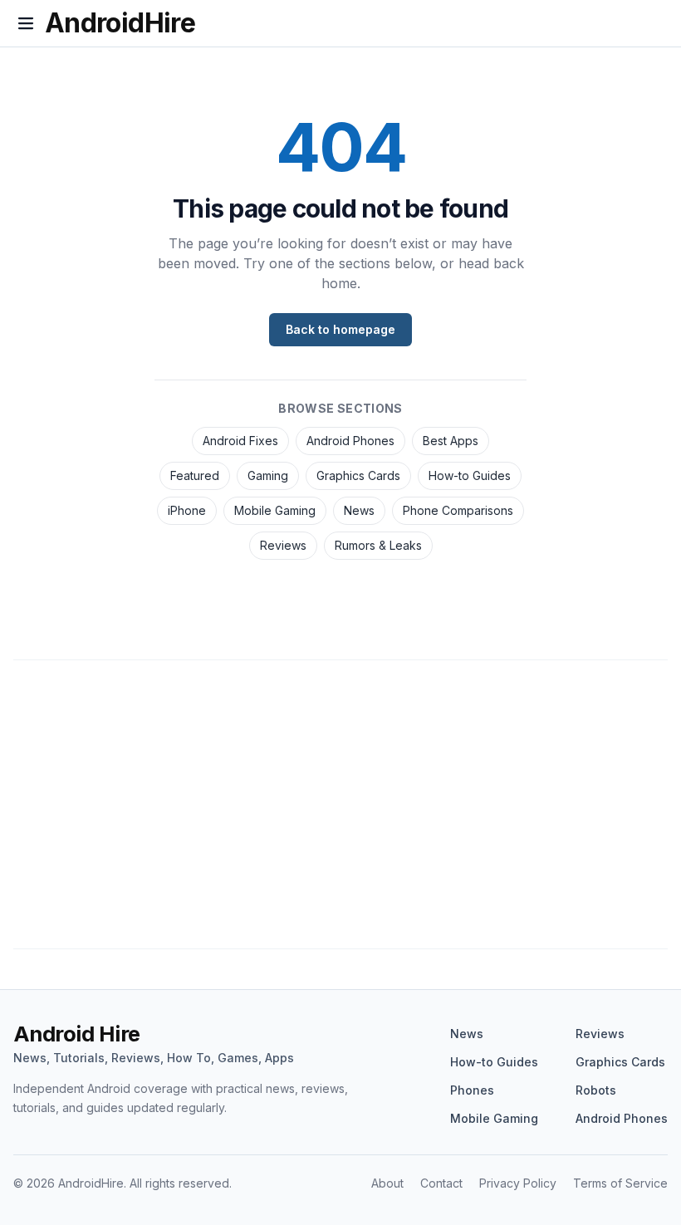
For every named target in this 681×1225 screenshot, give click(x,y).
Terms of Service (620, 1183)
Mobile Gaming (275, 510)
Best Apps (450, 441)
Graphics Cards (358, 475)
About (387, 1183)
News (359, 510)
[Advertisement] (340, 812)
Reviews (283, 545)
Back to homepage (340, 329)
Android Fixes (240, 441)
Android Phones (350, 441)
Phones (472, 1090)
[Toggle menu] (26, 23)
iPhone (187, 510)
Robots (596, 1090)
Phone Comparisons (458, 510)
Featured (194, 475)
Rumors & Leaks (378, 545)
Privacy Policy (517, 1183)
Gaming (267, 475)
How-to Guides (470, 475)
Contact (441, 1183)
